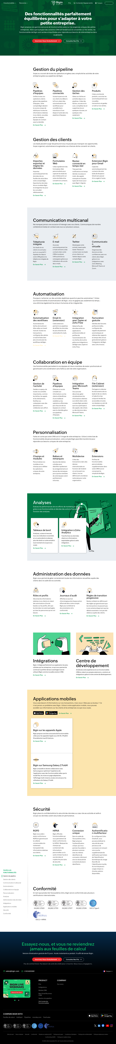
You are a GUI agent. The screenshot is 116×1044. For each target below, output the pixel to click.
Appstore (93, 1015)
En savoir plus (38, 125)
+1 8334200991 (29, 971)
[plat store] (52, 713)
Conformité (7, 913)
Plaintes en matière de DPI (45, 1034)
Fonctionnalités (9, 3)
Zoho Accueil (10, 1034)
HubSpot (19, 1017)
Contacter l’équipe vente (84, 3)
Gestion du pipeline (9, 876)
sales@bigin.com (12, 971)
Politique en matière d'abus (64, 1037)
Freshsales (46, 1017)
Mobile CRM (43, 990)
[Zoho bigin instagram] (111, 1025)
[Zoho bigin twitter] (95, 1026)
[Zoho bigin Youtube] (103, 1025)
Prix (69, 3)
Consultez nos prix (72, 41)
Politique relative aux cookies (101, 1034)
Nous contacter (19, 1034)
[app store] (39, 713)
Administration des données (12, 900)
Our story (60, 984)
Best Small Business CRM (45, 994)
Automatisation (8, 886)
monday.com (36, 1017)
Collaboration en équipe (11, 889)
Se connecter (109, 3)
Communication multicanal (12, 883)
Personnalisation (8, 893)
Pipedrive (27, 1017)
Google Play (107, 1015)
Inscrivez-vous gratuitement (46, 41)
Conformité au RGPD (50, 1037)
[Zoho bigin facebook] (107, 1026)
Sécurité (6, 910)
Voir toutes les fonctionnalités (44, 1002)
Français (99, 3)
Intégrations (43, 987)
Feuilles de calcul (9, 1017)
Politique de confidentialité (85, 1034)
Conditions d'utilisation (70, 1034)
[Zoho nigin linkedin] (99, 1026)
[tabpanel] (16, 989)
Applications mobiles (10, 907)
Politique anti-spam (58, 1034)
